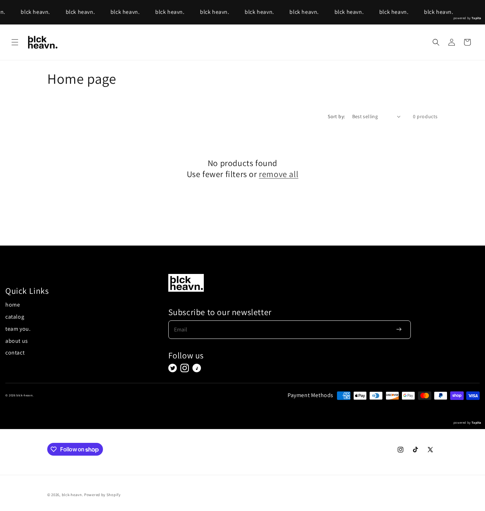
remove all (278, 174)
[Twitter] (172, 368)
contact (14, 352)
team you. (18, 329)
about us (16, 341)
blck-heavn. (72, 494)
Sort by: (336, 116)
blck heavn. (34, 12)
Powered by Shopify (102, 494)
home (12, 304)
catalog (14, 316)
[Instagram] (184, 368)
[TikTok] (196, 368)
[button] (15, 42)
